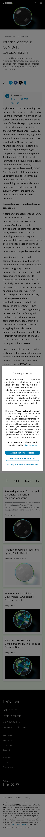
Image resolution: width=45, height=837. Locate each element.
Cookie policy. (31, 445)
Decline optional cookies (22, 458)
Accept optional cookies (22, 452)
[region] (22, 418)
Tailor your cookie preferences (22, 464)
